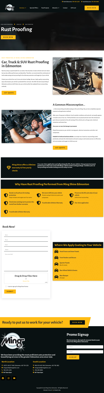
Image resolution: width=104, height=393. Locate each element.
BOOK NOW (91, 8)
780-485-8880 (95, 1)
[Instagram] (8, 378)
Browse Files (26, 281)
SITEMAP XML (57, 390)
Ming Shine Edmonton (7, 24)
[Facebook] (3, 378)
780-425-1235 (76, 1)
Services (19, 24)
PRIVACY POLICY (47, 390)
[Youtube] (14, 378)
